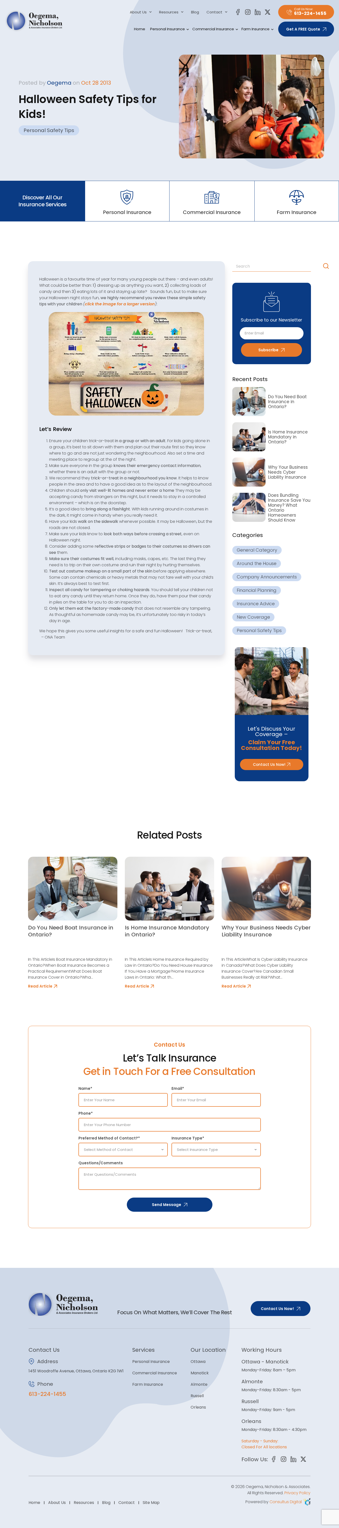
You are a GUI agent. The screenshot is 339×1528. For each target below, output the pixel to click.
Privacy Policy (297, 1493)
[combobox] (276, 266)
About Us (138, 12)
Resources (168, 12)
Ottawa (198, 1361)
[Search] (327, 266)
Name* (85, 1088)
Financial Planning (256, 590)
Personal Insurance (167, 29)
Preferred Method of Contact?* (109, 1138)
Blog (195, 12)
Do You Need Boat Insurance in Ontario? (287, 402)
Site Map (151, 1502)
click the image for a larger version (120, 304)
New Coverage (253, 617)
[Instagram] (248, 12)
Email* (177, 1088)
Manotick (200, 1373)
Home (139, 29)
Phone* (85, 1113)
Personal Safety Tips (49, 130)
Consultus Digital (286, 1502)
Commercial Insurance (213, 29)
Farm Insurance (255, 29)
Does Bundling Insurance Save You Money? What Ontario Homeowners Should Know (289, 507)
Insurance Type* (187, 1138)
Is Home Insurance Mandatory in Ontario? (288, 437)
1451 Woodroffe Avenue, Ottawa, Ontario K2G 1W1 (76, 1371)
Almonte (199, 1384)
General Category (257, 550)
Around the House (256, 563)
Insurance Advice (256, 604)
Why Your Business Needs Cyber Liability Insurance (288, 472)
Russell (197, 1396)
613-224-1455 (47, 1394)
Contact (214, 12)
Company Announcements (267, 577)
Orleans (198, 1407)
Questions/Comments (100, 1163)
